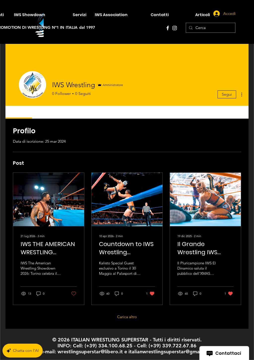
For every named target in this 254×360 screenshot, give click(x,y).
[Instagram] (175, 28)
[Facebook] (168, 28)
